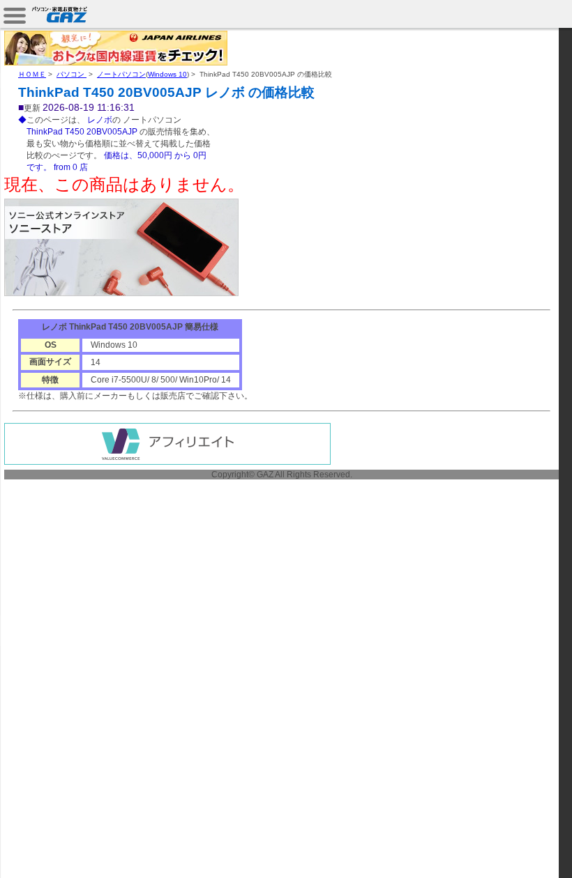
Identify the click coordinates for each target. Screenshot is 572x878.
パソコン (71, 74)
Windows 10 (167, 74)
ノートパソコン (121, 74)
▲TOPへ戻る (522, 851)
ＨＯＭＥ (32, 74)
